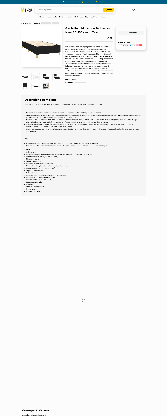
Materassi (51, 227)
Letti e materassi (66, 23)
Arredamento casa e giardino (50, 23)
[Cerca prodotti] (108, 10)
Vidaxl (74, 80)
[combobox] (75, 10)
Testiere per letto (70, 227)
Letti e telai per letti (78, 23)
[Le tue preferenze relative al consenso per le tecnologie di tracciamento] (163, 412)
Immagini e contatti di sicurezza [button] (34, 212)
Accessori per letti (32, 227)
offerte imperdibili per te (94, 2)
